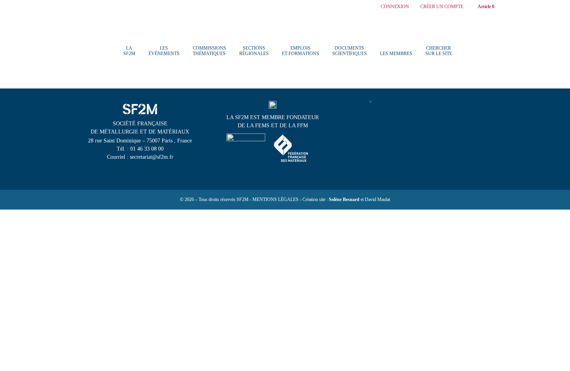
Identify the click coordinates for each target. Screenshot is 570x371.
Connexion (395, 6)
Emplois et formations (300, 50)
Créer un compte (441, 6)
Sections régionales (254, 50)
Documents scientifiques (349, 50)
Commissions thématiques (209, 50)
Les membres (396, 53)
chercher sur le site (438, 50)
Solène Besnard (344, 199)
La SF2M (129, 50)
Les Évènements (164, 50)
